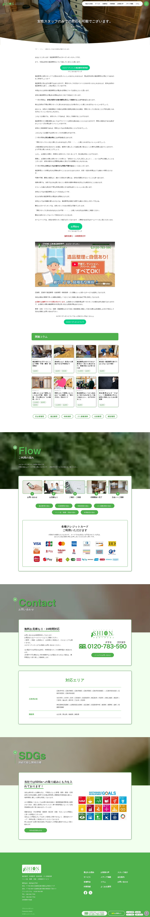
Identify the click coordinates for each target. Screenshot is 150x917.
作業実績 (112, 4)
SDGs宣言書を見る (35, 830)
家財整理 (35, 404)
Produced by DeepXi (27, 911)
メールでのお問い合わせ (102, 655)
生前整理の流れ (63, 506)
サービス (97, 4)
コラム (137, 4)
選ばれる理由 (89, 4)
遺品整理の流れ (44, 506)
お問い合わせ (139, 914)
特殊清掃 (64, 371)
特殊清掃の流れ (83, 506)
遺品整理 (75, 29)
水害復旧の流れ (89, 512)
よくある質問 (130, 912)
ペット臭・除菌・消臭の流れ (65, 512)
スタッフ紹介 (130, 914)
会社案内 (138, 912)
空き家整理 (80, 371)
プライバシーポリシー (27, 908)
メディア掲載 (129, 4)
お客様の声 (120, 4)
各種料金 (105, 4)
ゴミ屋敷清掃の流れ (104, 506)
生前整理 (97, 416)
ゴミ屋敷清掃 (82, 416)
